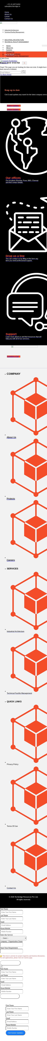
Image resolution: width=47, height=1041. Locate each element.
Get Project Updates (10, 996)
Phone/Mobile (5, 928)
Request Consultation (10, 963)
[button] (23, 36)
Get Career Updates (15, 1033)
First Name (4, 909)
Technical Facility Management (14, 32)
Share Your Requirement (9, 948)
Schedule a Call (13, 356)
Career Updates (13, 110)
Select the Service (6, 935)
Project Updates (13, 106)
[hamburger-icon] (44, 46)
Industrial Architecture (12, 30)
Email (2, 922)
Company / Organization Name (11, 941)
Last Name (4, 915)
